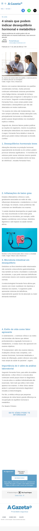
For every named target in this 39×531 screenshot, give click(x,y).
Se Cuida (8, 8)
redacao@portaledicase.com (17, 43)
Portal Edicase (14, 41)
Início (2, 8)
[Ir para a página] (15, 3)
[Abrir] (2, 3)
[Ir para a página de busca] (5, 3)
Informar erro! (19, 478)
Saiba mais (18, 495)
